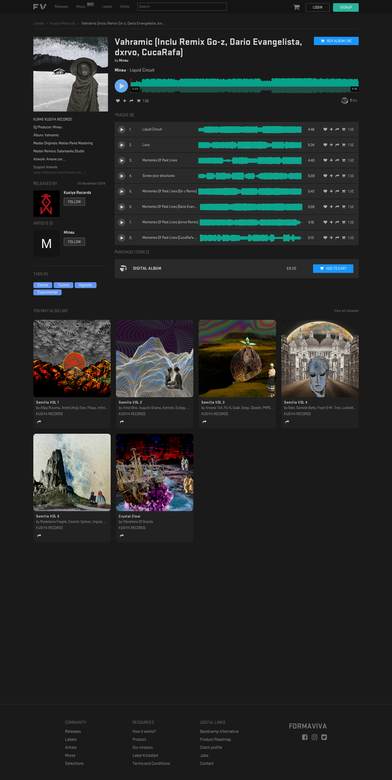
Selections (74, 764)
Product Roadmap (215, 740)
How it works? (144, 732)
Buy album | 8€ (339, 41)
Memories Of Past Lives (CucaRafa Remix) (173, 237)
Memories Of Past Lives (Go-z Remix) (169, 191)
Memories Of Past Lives (159, 160)
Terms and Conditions (151, 764)
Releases (61, 6)
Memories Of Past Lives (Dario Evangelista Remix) (178, 206)
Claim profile (211, 748)
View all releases (346, 310)
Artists (124, 6)
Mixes (84, 5)
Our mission (143, 748)
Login (317, 7)
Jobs (204, 756)
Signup (346, 7)
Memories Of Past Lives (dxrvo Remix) (170, 222)
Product (139, 740)
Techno (63, 285)
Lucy (146, 144)
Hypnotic (85, 285)
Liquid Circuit (152, 129)
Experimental (47, 292)
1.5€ (146, 101)
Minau (123, 60)
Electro (43, 285)
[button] (297, 7)
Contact (207, 764)
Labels (107, 6)
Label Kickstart (145, 756)
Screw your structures (158, 175)
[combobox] (182, 7)
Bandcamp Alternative (219, 732)
